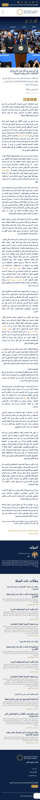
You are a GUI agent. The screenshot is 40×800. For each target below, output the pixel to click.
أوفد (25, 398)
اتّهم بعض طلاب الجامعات (11, 268)
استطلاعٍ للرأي (6, 170)
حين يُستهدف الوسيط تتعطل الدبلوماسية (24, 624)
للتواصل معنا (33, 772)
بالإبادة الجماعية (24, 136)
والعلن (4, 326)
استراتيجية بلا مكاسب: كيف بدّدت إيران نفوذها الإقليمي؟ (22, 595)
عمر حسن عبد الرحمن (31, 93)
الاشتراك (5, 5)
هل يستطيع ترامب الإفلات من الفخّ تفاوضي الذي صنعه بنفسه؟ (21, 715)
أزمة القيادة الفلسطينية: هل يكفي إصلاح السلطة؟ (21, 699)
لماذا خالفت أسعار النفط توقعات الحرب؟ (24, 609)
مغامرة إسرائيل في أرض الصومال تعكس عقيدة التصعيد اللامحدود (22, 733)
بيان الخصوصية (33, 775)
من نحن (34, 768)
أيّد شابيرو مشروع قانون (15, 280)
